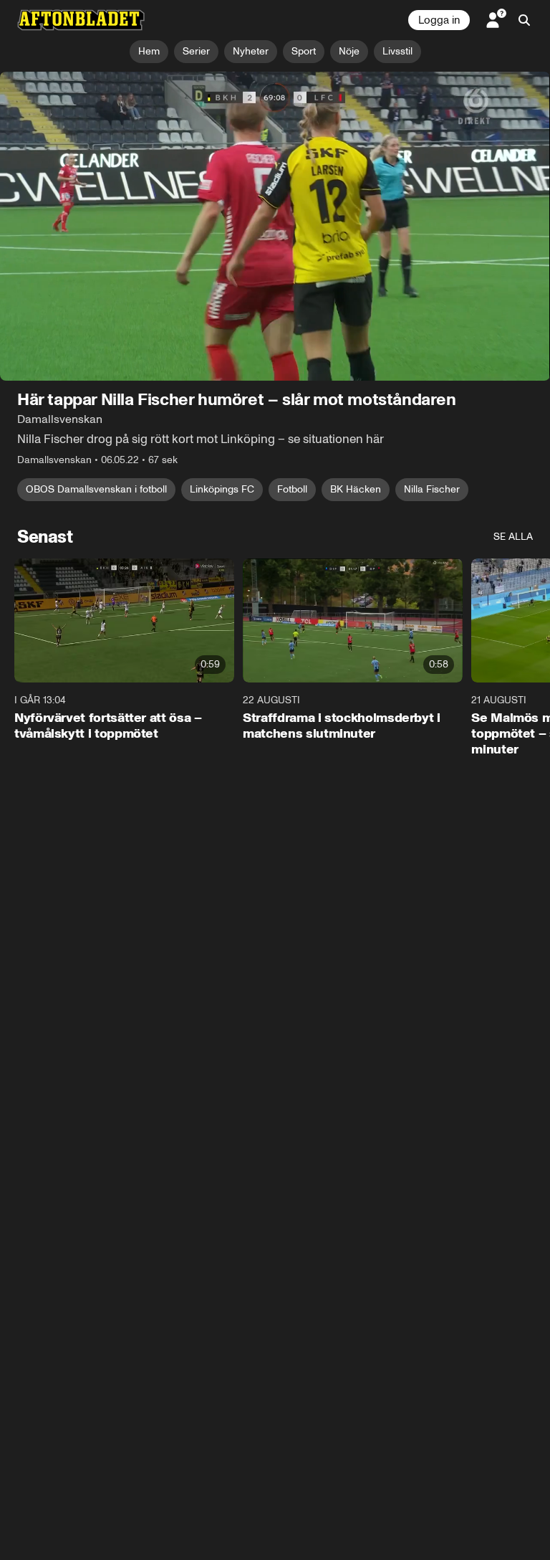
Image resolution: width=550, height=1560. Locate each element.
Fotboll (292, 490)
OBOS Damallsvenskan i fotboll (96, 490)
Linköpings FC (222, 490)
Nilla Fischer (432, 490)
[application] (275, 226)
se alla (513, 537)
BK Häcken (355, 490)
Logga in (439, 20)
